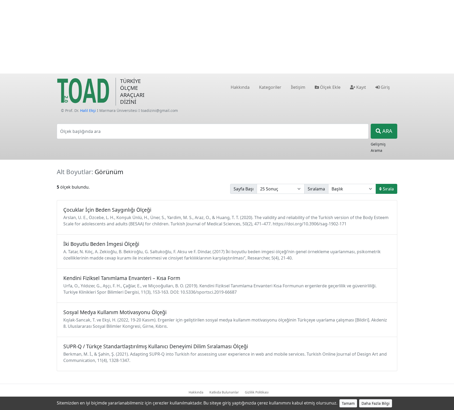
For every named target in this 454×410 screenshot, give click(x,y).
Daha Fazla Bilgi (376, 403)
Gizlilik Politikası (257, 392)
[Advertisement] (227, 37)
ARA (386, 130)
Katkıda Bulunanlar (224, 392)
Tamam (348, 403)
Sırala (388, 189)
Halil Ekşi (88, 110)
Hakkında (196, 392)
